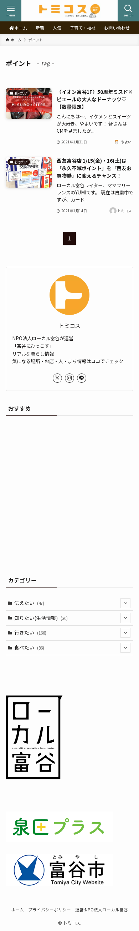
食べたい (29, 647)
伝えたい (29, 602)
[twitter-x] (57, 378)
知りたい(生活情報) (41, 617)
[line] (81, 378)
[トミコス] (69, 10)
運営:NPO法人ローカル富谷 (101, 909)
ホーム (17, 909)
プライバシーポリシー (49, 909)
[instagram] (69, 378)
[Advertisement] (69, 493)
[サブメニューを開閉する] (125, 603)
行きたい (30, 632)
